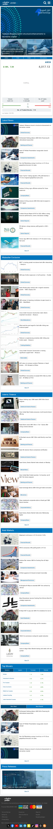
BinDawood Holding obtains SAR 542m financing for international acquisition (34, 139)
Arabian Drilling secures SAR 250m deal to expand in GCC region (34, 202)
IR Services (5, 817)
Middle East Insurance (8, 691)
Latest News (7, 120)
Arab (18, 58)
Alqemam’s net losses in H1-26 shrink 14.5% (32, 535)
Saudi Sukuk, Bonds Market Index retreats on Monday (34, 462)
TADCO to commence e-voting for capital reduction (33, 636)
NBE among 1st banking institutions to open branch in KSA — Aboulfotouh (35, 301)
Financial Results (25, 170)
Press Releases (9, 766)
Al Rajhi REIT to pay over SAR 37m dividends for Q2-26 (35, 611)
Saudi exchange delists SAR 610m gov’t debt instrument (35, 488)
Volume (46, 670)
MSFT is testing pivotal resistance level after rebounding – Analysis (35, 263)
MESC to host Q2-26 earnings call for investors (32, 623)
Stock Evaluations (25, 320)
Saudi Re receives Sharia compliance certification (33, 450)
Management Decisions (27, 580)
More (26, 251)
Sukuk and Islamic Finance (28, 406)
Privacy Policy (5, 819)
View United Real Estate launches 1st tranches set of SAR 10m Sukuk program (34, 476)
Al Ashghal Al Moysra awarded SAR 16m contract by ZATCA (34, 587)
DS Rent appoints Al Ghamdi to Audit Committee (33, 573)
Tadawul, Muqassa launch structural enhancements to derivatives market (35, 126)
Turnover (33, 670)
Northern (5, 674)
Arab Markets (8, 530)
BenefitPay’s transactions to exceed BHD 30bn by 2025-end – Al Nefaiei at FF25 (35, 377)
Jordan (6, 58)
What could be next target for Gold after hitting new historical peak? (34, 326)
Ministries (23, 495)
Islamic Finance (9, 394)
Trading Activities (25, 345)
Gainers (7, 670)
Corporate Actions (26, 507)
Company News (25, 195)
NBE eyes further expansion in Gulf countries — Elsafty (35, 275)
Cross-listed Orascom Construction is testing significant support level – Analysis (32, 352)
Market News (24, 469)
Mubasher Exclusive (11, 257)
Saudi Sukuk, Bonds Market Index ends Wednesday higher (34, 514)
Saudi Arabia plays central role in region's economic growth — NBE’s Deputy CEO (34, 289)
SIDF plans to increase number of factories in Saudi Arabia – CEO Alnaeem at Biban (34, 364)
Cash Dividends (25, 618)
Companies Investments (28, 157)
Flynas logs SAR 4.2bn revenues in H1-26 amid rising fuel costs (35, 240)
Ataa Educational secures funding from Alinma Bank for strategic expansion (35, 599)
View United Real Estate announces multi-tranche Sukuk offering (35, 413)
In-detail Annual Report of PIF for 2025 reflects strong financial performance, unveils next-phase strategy (34, 215)
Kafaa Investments (7, 686)
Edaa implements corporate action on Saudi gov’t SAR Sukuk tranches (34, 501)
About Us (38, 812)
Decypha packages (40, 817)
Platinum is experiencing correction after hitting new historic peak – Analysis (34, 339)
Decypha (38, 814)
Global (29, 58)
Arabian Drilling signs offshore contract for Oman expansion (33, 189)
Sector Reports (25, 220)
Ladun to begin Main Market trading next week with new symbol (35, 650)
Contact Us (4, 814)
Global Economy (25, 132)
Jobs (20, 817)
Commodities (43, 58)
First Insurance (6, 682)
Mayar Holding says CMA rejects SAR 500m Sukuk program (34, 400)
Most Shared (39, 706)
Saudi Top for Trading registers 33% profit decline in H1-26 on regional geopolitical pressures (34, 177)
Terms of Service (6, 812)
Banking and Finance (26, 145)
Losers (20, 670)
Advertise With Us (23, 814)
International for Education (8, 678)
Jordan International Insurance (9, 699)
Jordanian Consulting (7, 695)
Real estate (24, 358)
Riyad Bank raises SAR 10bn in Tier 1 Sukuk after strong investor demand (33, 426)
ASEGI (48, 62)
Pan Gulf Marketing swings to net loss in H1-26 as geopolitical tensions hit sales (34, 164)
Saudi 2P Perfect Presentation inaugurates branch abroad (33, 151)
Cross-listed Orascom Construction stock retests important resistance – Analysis (33, 314)
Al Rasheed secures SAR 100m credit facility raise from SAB (35, 438)
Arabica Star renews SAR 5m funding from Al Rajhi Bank (34, 561)
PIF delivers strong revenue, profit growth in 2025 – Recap (34, 227)
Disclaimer (22, 812)
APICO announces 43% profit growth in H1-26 (32, 548)
